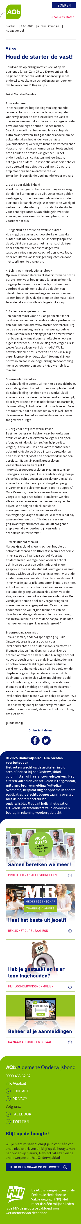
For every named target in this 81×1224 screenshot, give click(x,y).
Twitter (20, 1121)
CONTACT (20, 1091)
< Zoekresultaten (62, 17)
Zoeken (64, 5)
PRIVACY (19, 1098)
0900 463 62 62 (18, 1075)
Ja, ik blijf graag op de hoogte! (35, 1167)
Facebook (21, 1114)
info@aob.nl (16, 1083)
